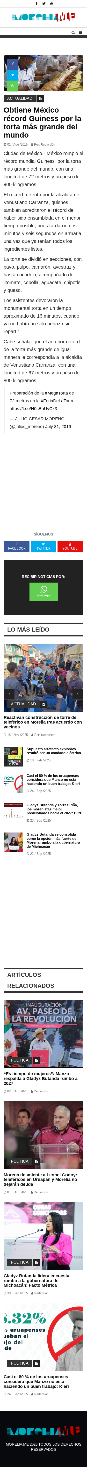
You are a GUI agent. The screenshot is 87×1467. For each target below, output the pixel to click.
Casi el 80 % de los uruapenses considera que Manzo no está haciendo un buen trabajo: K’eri (53, 780)
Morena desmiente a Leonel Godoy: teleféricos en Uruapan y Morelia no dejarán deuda (40, 1179)
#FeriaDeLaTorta (57, 400)
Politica (20, 1060)
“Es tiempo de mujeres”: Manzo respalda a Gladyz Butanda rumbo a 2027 (41, 1078)
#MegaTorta (56, 393)
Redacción (48, 144)
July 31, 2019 (58, 426)
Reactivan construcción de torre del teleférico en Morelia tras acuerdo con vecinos (43, 722)
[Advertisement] (43, 481)
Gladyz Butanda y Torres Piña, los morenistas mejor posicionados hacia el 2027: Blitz (54, 809)
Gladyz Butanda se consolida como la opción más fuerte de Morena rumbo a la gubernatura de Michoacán (53, 840)
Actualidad (19, 98)
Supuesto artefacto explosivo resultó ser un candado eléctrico (54, 751)
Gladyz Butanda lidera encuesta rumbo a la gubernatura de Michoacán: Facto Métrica (36, 1280)
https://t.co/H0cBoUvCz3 (33, 408)
